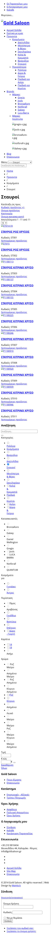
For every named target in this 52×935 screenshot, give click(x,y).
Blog (9, 153)
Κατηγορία (6, 213)
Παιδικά (11, 495)
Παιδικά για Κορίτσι (24, 87)
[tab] (8, 437)
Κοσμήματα (18, 39)
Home (10, 170)
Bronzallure (24, 103)
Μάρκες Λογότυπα (17, 117)
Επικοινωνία (13, 782)
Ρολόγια (22, 70)
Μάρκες (16, 94)
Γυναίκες (11, 586)
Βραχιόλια (23, 60)
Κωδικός (7, 912)
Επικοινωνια (13, 156)
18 (10, 647)
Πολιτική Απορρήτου (18, 812)
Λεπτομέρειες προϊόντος (14, 240)
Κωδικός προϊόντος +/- (13, 207)
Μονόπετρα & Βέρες (24, 47)
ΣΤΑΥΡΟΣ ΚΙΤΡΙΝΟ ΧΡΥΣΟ (17, 267)
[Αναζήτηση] (2, 435)
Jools (20, 100)
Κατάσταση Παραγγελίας (20, 833)
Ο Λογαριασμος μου (17, 6)
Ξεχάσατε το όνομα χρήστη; (21, 931)
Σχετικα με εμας (15, 33)
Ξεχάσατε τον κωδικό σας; (20, 928)
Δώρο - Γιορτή (11, 632)
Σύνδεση (11, 827)
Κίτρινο (11, 701)
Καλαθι (10, 9)
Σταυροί (22, 63)
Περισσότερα (19, 66)
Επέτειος (11, 627)
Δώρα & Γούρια (22, 75)
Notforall (22, 106)
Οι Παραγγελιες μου (17, 3)
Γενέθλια (11, 615)
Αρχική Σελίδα (14, 30)
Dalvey (21, 109)
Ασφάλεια (12, 809)
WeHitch (16, 885)
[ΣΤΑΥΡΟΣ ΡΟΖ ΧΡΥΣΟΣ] (7, 225)
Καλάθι (10, 830)
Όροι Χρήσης (13, 815)
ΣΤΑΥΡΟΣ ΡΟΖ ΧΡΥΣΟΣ (15, 231)
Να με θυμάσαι (14, 917)
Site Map (11, 871)
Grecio (21, 97)
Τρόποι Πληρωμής (16, 797)
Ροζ (11, 694)
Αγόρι (12, 504)
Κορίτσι (11, 501)
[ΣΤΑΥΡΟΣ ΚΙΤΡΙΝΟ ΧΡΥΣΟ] (7, 261)
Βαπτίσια (11, 621)
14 (10, 644)
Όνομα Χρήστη (11, 903)
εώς (5, 758)
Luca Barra (23, 112)
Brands (10, 91)
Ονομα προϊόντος (10, 210)
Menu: (4, 162)
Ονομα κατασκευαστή (12, 216)
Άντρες (10, 592)
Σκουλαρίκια (24, 51)
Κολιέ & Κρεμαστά (23, 56)
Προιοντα (12, 36)
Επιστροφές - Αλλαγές (18, 794)
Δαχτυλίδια (23, 42)
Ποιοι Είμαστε (14, 779)
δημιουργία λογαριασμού (12, 897)
